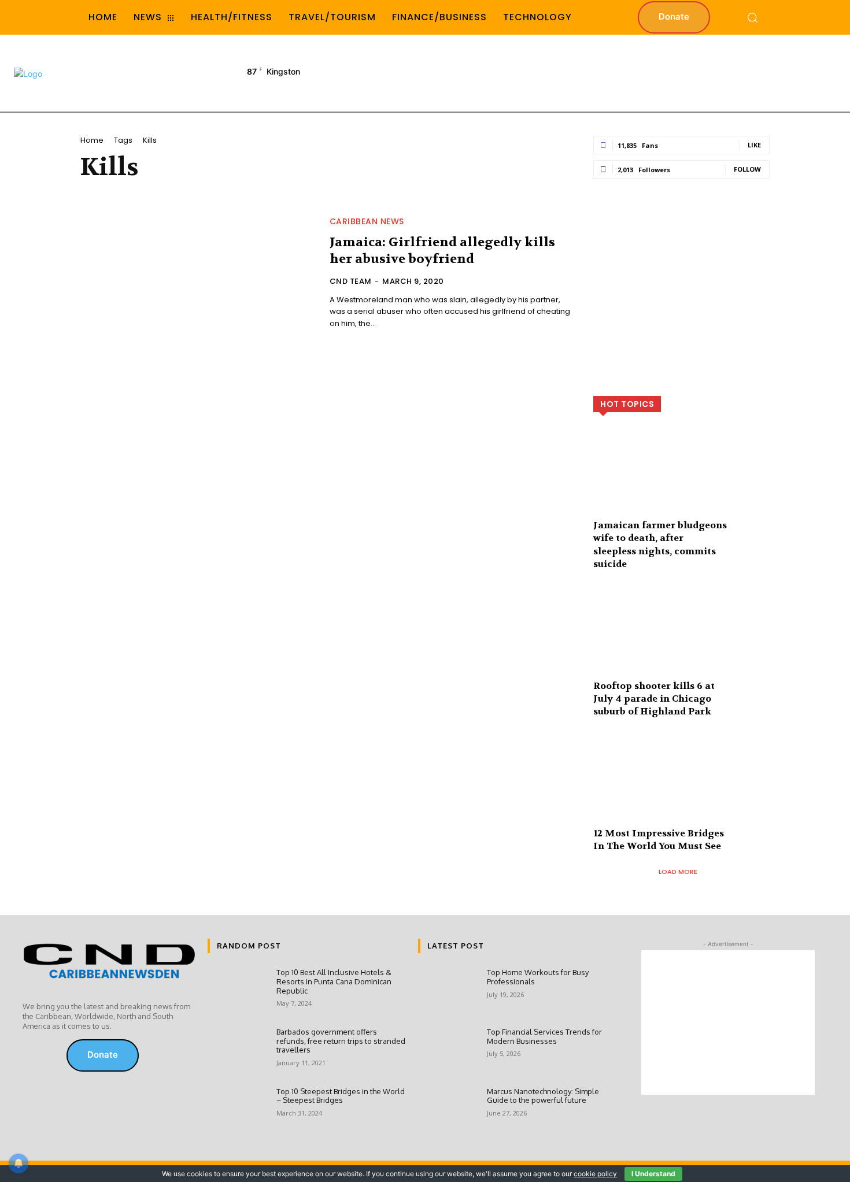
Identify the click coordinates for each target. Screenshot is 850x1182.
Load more (678, 871)
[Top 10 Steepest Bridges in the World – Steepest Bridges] (237, 1111)
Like (754, 144)
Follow (747, 169)
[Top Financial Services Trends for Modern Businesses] (448, 1052)
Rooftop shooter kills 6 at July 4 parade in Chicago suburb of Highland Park (654, 699)
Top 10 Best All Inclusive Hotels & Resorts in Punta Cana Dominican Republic (333, 981)
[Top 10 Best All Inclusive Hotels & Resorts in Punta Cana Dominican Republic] (237, 992)
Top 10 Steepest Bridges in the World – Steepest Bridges (340, 1096)
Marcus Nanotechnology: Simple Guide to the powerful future (543, 1096)
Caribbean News (367, 221)
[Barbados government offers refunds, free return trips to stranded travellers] (237, 1052)
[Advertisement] (624, 72)
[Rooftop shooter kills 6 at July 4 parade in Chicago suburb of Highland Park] (681, 641)
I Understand (653, 1173)
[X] (47, 1055)
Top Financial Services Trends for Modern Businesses (544, 1036)
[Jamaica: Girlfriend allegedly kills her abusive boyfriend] (198, 273)
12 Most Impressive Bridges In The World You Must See (658, 839)
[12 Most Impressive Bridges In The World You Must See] (681, 789)
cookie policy (595, 1173)
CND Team (351, 281)
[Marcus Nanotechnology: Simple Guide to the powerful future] (448, 1111)
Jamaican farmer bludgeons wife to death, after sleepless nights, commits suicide (660, 544)
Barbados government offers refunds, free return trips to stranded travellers (340, 1040)
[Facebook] (31, 1055)
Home (92, 140)
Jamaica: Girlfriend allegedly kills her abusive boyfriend (442, 250)
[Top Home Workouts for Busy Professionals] (448, 992)
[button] (752, 17)
